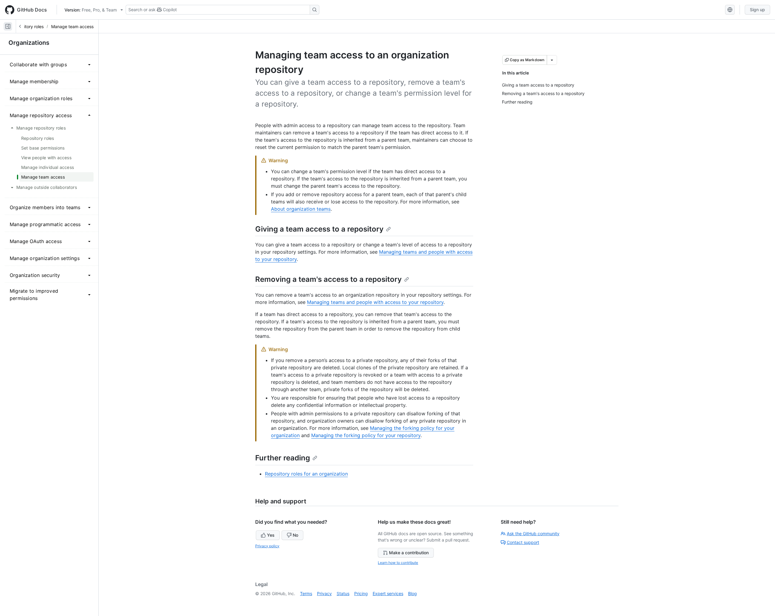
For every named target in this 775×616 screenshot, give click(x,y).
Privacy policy (267, 546)
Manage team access (72, 26)
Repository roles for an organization (306, 474)
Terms (306, 593)
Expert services (388, 593)
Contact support (523, 542)
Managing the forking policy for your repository (365, 435)
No (295, 535)
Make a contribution (409, 552)
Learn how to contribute (398, 562)
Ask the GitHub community (533, 533)
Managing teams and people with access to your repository (375, 302)
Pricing (361, 593)
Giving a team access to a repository (319, 229)
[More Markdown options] (552, 60)
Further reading (282, 457)
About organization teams (301, 209)
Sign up (757, 9)
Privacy (324, 593)
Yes (271, 535)
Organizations (28, 42)
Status (343, 593)
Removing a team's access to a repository (328, 279)
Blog (412, 593)
